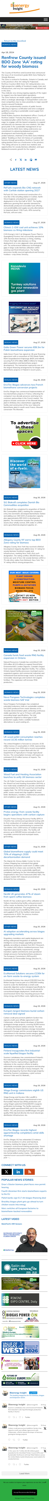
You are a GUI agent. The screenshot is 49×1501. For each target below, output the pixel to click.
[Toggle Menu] (46, 19)
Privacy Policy (30, 1498)
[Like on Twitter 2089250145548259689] (20, 1464)
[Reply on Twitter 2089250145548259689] (10, 1464)
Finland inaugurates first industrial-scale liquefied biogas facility (22, 1052)
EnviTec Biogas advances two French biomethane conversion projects (23, 386)
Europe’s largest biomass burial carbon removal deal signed (24, 1012)
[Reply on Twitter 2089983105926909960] (10, 1440)
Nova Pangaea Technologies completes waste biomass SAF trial (24, 698)
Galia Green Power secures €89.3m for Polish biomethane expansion (24, 348)
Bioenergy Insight (16, 1404)
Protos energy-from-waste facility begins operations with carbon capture (24, 813)
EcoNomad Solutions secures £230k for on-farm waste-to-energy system (24, 975)
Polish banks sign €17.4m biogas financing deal (24, 1198)
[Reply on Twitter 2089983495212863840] (10, 1417)
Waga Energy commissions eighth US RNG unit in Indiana (23, 1091)
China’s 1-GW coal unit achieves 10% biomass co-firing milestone (23, 229)
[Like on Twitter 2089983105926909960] (19, 1440)
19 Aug (43, 1405)
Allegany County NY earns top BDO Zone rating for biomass (22, 541)
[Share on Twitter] (20, 159)
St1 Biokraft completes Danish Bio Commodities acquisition (21, 504)
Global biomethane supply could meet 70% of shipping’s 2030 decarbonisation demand (23, 854)
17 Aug (43, 1448)
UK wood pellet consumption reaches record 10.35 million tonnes (23, 738)
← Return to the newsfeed (14, 41)
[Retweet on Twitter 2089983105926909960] (14, 1440)
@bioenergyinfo (32, 1405)
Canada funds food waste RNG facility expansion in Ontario (24, 656)
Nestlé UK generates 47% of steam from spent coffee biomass (22, 895)
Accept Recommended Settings (25, 1492)
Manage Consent (20, 1498)
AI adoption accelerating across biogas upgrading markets (24, 933)
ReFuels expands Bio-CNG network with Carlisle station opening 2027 (22, 189)
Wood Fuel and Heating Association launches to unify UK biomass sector (23, 776)
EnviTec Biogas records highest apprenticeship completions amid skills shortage (24, 1133)
